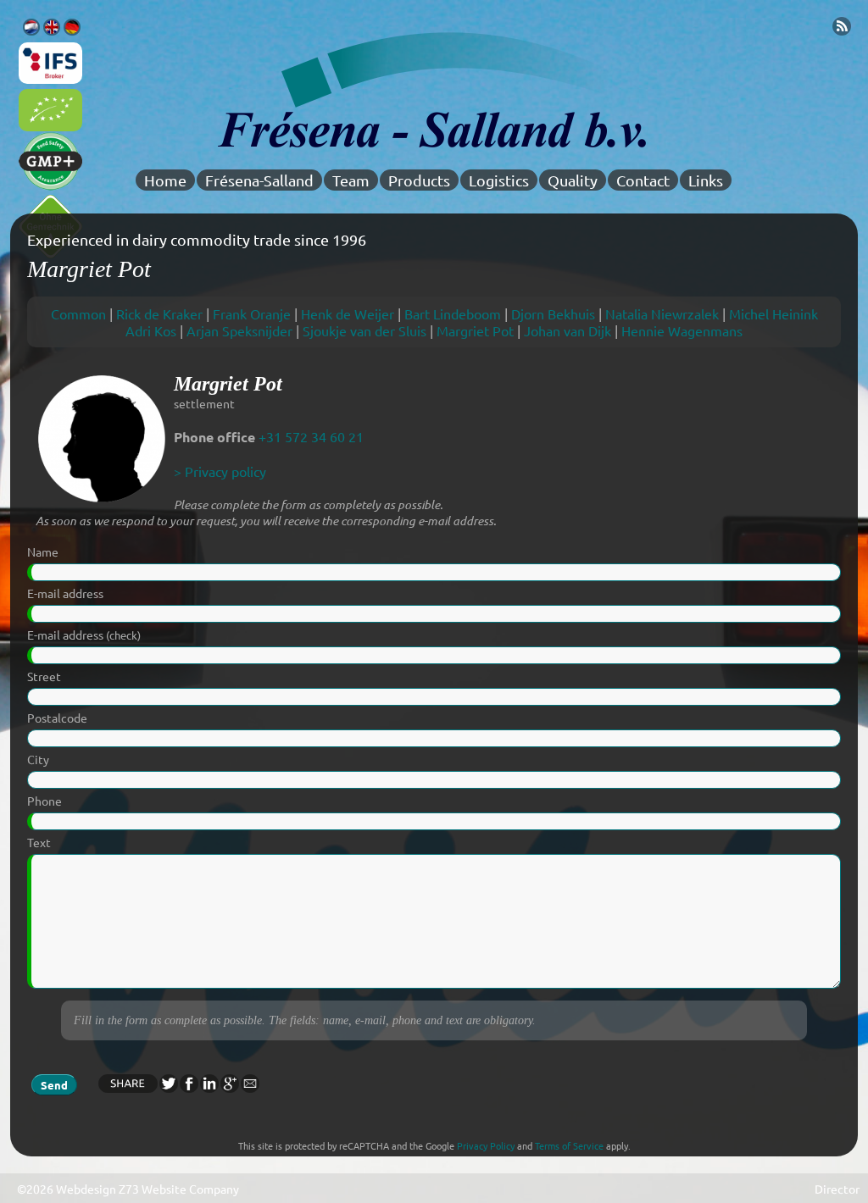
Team (351, 180)
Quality (573, 180)
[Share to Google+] (229, 1086)
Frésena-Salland (259, 180)
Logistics (499, 180)
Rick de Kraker (159, 313)
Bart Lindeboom (452, 313)
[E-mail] (249, 1086)
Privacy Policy (486, 1145)
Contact (643, 180)
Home (165, 180)
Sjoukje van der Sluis (364, 330)
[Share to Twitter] (168, 1086)
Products (419, 180)
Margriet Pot (475, 330)
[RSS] (841, 29)
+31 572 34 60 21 (311, 436)
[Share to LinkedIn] (208, 1086)
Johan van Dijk (567, 330)
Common (78, 313)
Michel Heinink (773, 313)
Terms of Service (569, 1145)
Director (837, 1188)
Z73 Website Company (179, 1188)
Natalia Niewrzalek (662, 313)
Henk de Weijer (347, 313)
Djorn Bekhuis (553, 313)
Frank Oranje (252, 313)
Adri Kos (150, 330)
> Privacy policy (220, 471)
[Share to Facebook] (188, 1086)
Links (705, 180)
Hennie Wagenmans (682, 330)
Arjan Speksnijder (239, 330)
